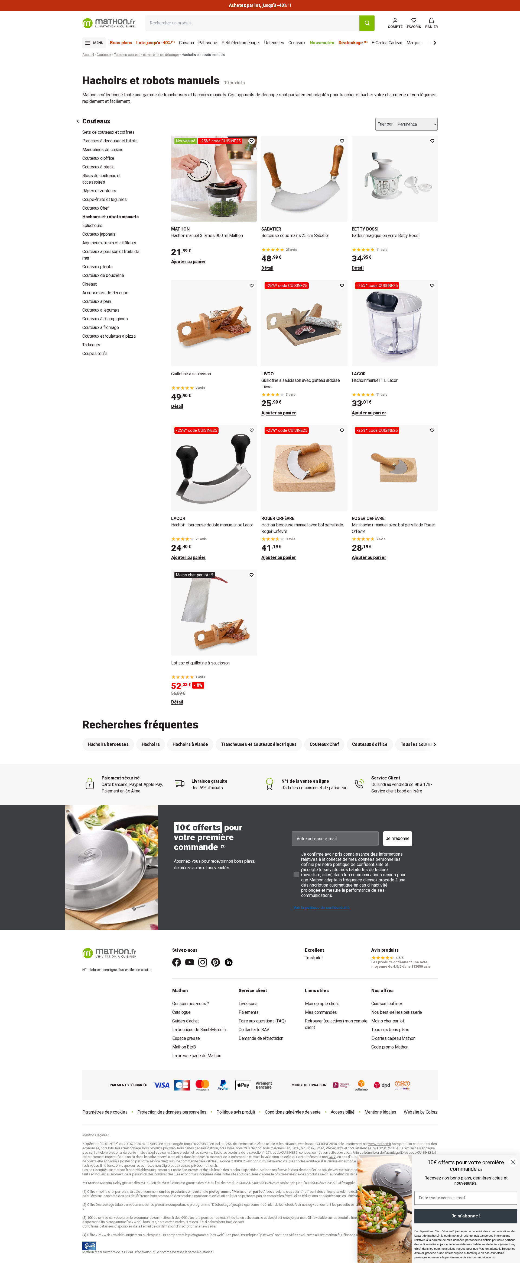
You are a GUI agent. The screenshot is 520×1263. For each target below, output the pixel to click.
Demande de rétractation (261, 1038)
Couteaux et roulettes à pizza (108, 336)
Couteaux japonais (98, 234)
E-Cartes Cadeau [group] (387, 42)
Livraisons (248, 1003)
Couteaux (104, 55)
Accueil (88, 55)
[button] (431, 23)
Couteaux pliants (97, 266)
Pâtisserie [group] (207, 42)
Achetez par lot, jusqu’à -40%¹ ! (260, 5)
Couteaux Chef (95, 208)
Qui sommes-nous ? (190, 1003)
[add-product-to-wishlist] (251, 141)
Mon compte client (322, 1003)
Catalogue (181, 1012)
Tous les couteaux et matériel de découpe (146, 55)
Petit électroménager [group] (241, 42)
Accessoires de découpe (105, 292)
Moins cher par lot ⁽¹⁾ (194, 575)
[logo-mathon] (108, 23)
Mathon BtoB (184, 1047)
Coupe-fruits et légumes (104, 199)
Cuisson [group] (186, 42)
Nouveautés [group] (322, 42)
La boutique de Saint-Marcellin (199, 1029)
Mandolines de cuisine (102, 149)
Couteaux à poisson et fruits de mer (110, 255)
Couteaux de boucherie (103, 275)
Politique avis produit (235, 1112)
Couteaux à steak (97, 167)
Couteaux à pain (96, 301)
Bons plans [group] (121, 42)
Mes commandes (321, 1012)
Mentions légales (380, 1112)
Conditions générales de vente (292, 1112)
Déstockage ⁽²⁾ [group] (353, 42)
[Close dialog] (513, 1162)
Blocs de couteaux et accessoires (101, 179)
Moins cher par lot (387, 1021)
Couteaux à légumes (100, 310)
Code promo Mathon (389, 1047)
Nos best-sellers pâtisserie (396, 1012)
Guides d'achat (185, 1021)
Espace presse (186, 1038)
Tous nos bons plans (390, 1029)
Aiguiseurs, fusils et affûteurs (109, 242)
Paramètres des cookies (104, 1112)
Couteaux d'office (98, 158)
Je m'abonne (398, 838)
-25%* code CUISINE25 (220, 141)
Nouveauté (185, 141)
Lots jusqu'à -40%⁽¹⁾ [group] (155, 42)
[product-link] (214, 203)
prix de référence (137, 1196)
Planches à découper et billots (110, 140)
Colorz (432, 1112)
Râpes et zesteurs (99, 190)
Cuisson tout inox (387, 1003)
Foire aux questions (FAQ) (262, 1021)
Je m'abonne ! (465, 1216)
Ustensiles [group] (274, 42)
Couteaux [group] (297, 42)
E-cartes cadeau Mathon (393, 1038)
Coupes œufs (95, 353)
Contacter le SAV (254, 1029)
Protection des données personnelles (171, 1112)
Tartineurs (91, 344)
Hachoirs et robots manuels (110, 216)
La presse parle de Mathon (196, 1055)
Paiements (248, 1012)
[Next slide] (426, 44)
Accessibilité (343, 1112)
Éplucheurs (92, 225)
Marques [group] (415, 42)
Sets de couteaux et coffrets (108, 132)
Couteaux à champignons (105, 318)
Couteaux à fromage (100, 327)
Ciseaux (89, 284)
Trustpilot (314, 957)
